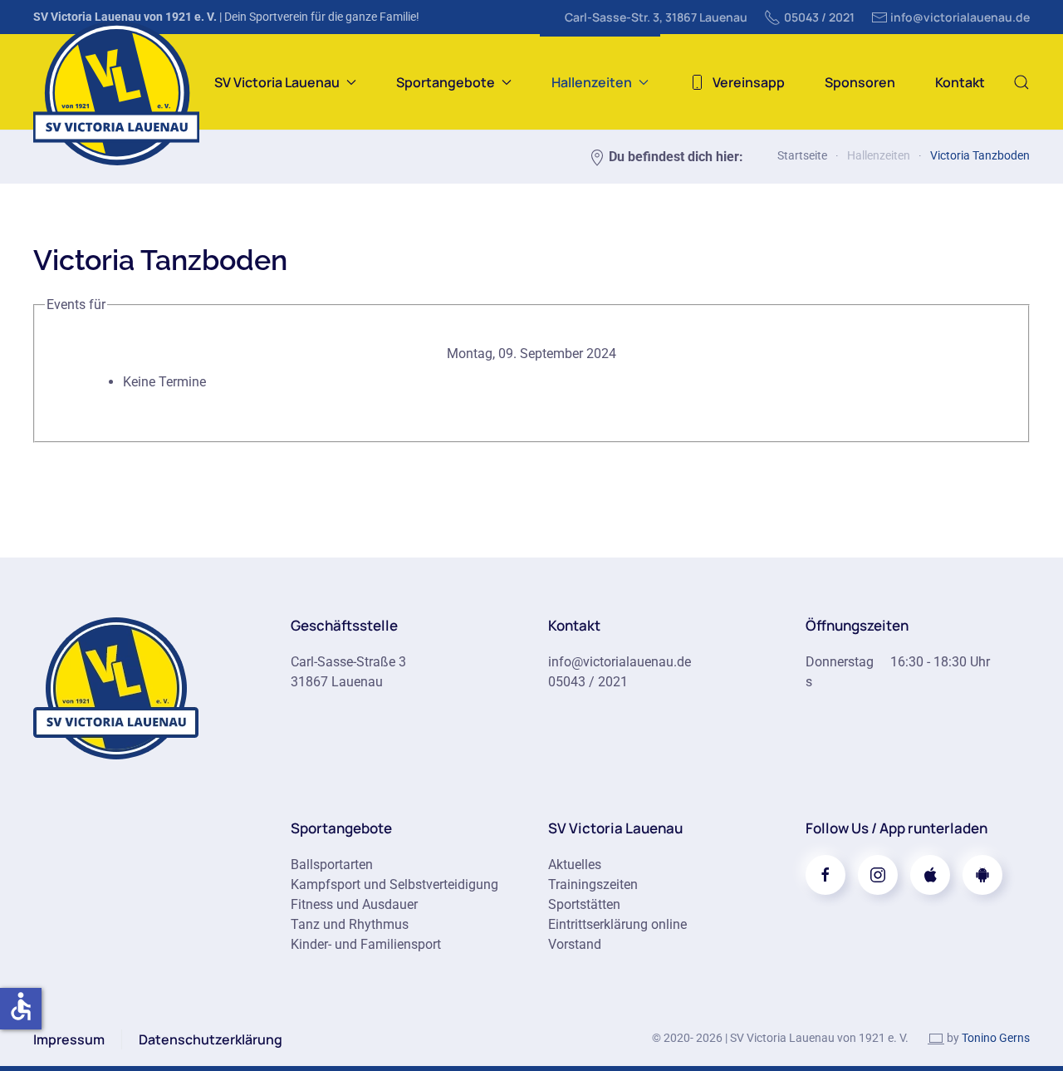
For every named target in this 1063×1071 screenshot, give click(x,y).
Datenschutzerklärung (210, 1039)
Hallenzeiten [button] (591, 82)
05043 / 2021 (819, 17)
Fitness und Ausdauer (354, 904)
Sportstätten (584, 904)
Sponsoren (860, 82)
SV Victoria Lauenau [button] (277, 82)
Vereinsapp (749, 82)
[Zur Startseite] (116, 687)
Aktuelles (574, 864)
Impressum (69, 1039)
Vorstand (574, 944)
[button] (1021, 82)
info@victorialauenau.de (960, 17)
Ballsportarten (332, 864)
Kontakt (960, 82)
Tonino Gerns (996, 1037)
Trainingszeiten (593, 884)
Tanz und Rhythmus (350, 924)
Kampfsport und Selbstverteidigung (394, 884)
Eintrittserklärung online (617, 924)
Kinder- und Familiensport (366, 944)
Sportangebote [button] (445, 82)
